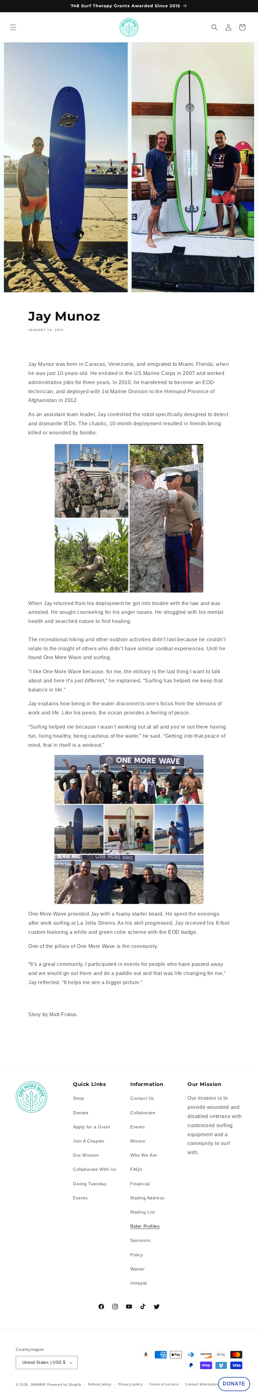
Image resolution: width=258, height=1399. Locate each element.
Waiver (137, 1268)
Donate (81, 1112)
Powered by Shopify (64, 1384)
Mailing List (142, 1211)
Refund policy (100, 1384)
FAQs (136, 1169)
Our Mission (86, 1155)
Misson (138, 1140)
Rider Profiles (145, 1226)
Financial (140, 1183)
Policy (136, 1254)
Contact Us (142, 1098)
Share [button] (42, 348)
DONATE (234, 1383)
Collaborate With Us (94, 1169)
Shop (78, 1098)
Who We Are (143, 1155)
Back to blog (132, 1054)
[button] (13, 27)
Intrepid (138, 1283)
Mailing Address (147, 1197)
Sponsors (140, 1240)
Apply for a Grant (91, 1126)
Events (80, 1197)
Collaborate (142, 1112)
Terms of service (163, 1384)
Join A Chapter (88, 1140)
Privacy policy (130, 1384)
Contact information (202, 1384)
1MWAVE (38, 1384)
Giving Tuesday (89, 1183)
